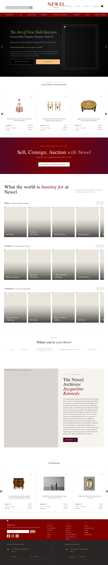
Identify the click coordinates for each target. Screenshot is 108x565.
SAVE (31, 474)
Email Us (49, 534)
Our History (68, 528)
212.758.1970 (13, 556)
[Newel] (7, 520)
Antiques (86, 525)
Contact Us (86, 6)
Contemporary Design (88, 528)
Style (87, 15)
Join (33, 531)
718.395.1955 (72, 556)
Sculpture (31, 15)
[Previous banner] (2, 46)
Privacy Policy (50, 530)
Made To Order (100, 15)
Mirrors (44, 15)
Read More (69, 439)
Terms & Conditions (51, 528)
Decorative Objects (60, 15)
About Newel (68, 525)
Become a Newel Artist (70, 536)
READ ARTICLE (48, 61)
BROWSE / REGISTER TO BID (22, 61)
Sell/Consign (68, 6)
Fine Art (86, 530)
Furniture (9, 15)
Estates (48, 536)
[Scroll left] (98, 203)
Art (20, 15)
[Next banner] (105, 46)
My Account (96, 6)
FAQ (48, 532)
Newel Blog (68, 530)
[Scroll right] (102, 203)
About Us (77, 6)
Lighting (76, 15)
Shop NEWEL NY (88, 534)
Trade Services (69, 532)
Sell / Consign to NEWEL (71, 534)
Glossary (68, 539)
